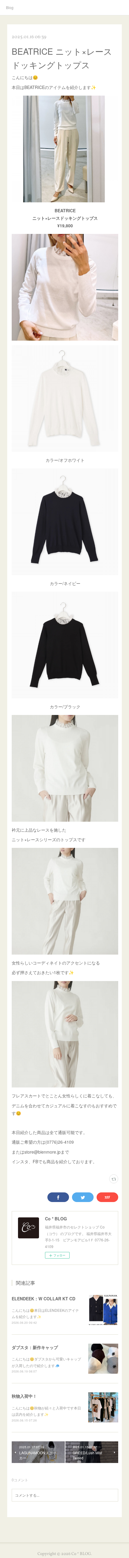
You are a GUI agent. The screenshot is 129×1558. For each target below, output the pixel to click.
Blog (10, 7)
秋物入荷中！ (24, 1396)
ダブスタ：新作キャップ (35, 1347)
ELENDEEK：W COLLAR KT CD (43, 1299)
